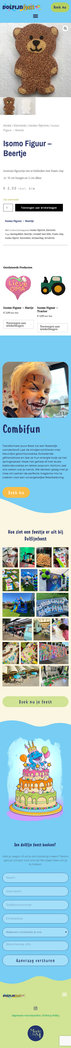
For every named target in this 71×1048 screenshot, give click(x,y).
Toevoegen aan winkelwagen (39, 207)
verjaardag (37, 238)
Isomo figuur (12, 238)
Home (7, 125)
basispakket (16, 234)
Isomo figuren (38, 125)
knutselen (25, 238)
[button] (35, 16)
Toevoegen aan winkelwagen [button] (16, 324)
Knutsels (20, 125)
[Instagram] (35, 1008)
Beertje (28, 234)
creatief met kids (42, 234)
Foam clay (57, 234)
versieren (49, 238)
